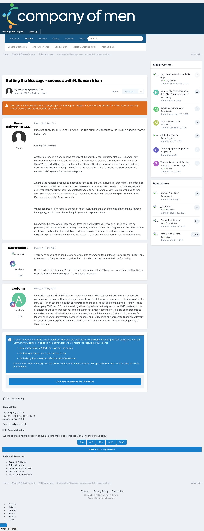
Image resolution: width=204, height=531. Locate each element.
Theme (85, 491)
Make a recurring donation (102, 449)
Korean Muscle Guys (170, 121)
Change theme (8, 528)
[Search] (140, 38)
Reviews (42, 38)
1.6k (20, 316)
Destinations (107, 46)
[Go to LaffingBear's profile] (156, 136)
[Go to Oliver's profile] (156, 235)
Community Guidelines (20, 468)
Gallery (55, 38)
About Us (14, 38)
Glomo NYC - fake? (170, 193)
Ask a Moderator (17, 465)
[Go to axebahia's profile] (19, 300)
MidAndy (168, 111)
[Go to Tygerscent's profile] (156, 75)
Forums (29, 38)
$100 (110, 442)
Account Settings (17, 462)
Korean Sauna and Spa (171, 108)
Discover (69, 38)
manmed (168, 196)
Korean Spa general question (174, 148)
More (82, 38)
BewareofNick (18, 247)
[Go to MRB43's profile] (156, 123)
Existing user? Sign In (13, 31)
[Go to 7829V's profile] (156, 163)
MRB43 (167, 124)
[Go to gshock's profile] (156, 150)
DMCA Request (16, 471)
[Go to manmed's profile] (156, 194)
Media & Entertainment (84, 46)
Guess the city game (170, 220)
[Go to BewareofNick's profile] (19, 259)
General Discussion (17, 46)
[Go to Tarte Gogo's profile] (156, 221)
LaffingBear (169, 138)
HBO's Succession (169, 135)
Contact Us (117, 491)
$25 (91, 442)
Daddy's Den (61, 46)
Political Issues (39, 93)
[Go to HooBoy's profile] (156, 92)
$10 (82, 442)
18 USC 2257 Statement (21, 474)
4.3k (19, 275)
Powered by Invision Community (102, 498)
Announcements (41, 46)
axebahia (18, 288)
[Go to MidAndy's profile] (156, 109)
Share (114, 91)
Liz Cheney (165, 206)
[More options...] (141, 123)
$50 (101, 442)
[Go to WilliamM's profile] (156, 208)
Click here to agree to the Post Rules (75, 381)
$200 (121, 442)
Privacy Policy (101, 491)
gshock (167, 151)
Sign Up (33, 31)
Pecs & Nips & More (170, 233)
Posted (45, 123)
